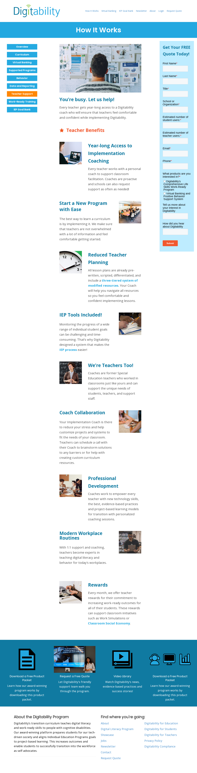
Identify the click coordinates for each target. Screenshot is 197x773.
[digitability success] (122, 659)
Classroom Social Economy (109, 623)
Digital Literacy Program (117, 729)
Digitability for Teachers (160, 735)
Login (161, 10)
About (153, 10)
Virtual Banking (108, 10)
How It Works (92, 10)
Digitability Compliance (159, 746)
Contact (106, 752)
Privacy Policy (153, 741)
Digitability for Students (160, 729)
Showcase (107, 735)
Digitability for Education (161, 723)
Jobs (104, 741)
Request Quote (174, 10)
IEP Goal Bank (126, 10)
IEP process (68, 350)
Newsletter (141, 10)
